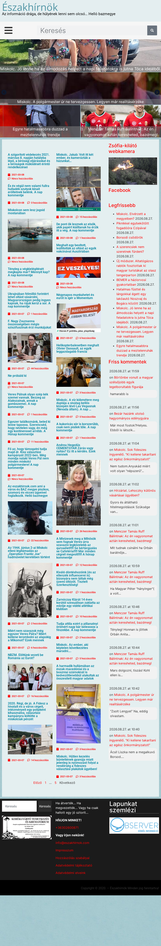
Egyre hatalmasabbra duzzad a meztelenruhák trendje (134, 350)
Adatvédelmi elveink (71, 873)
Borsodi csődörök (129, 237)
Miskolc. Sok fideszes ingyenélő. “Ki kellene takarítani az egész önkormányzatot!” (132, 454)
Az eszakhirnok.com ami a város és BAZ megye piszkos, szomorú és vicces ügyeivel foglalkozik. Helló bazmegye (28, 491)
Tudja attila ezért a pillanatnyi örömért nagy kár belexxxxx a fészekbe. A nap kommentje (77, 627)
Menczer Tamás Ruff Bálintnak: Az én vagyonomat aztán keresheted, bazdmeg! (131, 536)
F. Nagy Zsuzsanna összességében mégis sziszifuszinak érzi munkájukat (29, 324)
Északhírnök (30, 7)
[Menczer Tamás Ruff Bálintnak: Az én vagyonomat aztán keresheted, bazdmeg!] (121, 121)
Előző (37, 783)
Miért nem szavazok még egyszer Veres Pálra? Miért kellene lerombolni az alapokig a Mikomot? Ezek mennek (29, 635)
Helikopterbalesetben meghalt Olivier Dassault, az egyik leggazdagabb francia (77, 348)
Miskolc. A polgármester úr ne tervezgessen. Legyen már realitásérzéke (136, 331)
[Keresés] (152, 30)
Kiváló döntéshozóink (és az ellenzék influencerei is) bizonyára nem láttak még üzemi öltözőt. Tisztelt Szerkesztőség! (76, 578)
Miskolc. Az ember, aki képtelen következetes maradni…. (72, 648)
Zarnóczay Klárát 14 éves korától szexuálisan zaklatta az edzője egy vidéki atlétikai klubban (78, 604)
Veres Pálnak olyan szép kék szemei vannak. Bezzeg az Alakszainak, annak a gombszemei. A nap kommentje (28, 400)
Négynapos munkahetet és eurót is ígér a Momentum (75, 296)
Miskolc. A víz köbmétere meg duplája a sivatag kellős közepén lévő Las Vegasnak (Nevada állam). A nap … (77, 404)
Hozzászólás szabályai (73, 858)
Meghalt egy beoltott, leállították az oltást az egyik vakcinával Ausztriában (76, 248)
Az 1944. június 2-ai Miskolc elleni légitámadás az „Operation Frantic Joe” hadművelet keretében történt (29, 552)
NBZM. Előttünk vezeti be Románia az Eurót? (25, 656)
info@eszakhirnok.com (72, 843)
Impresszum (64, 850)
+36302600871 (67, 828)
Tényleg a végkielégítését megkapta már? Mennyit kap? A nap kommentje (29, 272)
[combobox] (19, 806)
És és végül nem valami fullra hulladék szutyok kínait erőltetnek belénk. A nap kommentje (28, 190)
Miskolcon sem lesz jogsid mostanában (26, 211)
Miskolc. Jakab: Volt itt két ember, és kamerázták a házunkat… (74, 158)
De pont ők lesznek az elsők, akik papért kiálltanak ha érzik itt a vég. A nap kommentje (77, 227)
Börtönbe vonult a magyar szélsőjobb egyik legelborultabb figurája (131, 382)
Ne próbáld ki (17, 376)
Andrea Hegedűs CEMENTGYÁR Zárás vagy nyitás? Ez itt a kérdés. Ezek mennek (75, 449)
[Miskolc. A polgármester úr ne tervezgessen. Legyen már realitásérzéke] (80, 88)
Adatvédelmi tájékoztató (74, 865)
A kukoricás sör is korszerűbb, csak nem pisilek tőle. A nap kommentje (77, 427)
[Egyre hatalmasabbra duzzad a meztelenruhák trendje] (40, 121)
